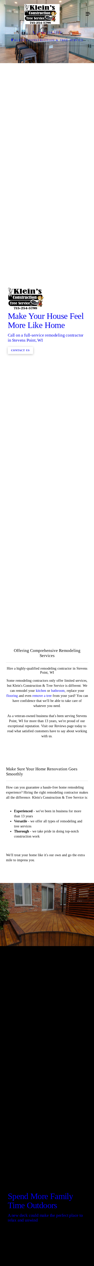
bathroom (58, 944)
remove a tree (42, 949)
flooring (12, 949)
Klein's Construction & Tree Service (49, 40)
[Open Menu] (88, 14)
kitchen (41, 944)
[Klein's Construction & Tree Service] (42, 14)
